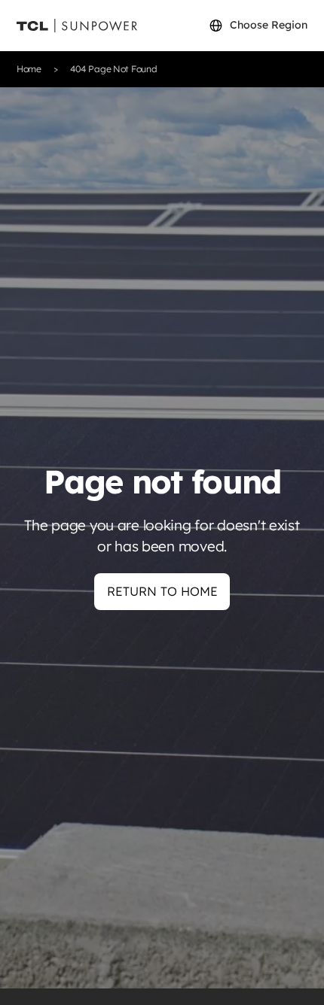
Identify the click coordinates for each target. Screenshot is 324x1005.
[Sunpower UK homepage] (77, 26)
